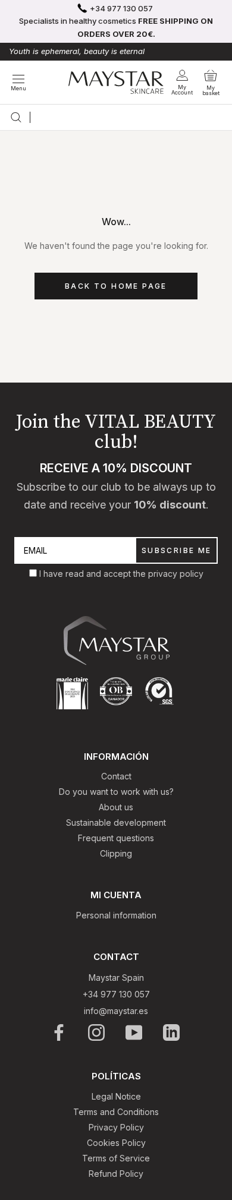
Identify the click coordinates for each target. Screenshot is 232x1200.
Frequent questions (116, 838)
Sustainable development (116, 822)
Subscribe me (177, 550)
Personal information (116, 915)
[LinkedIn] (172, 1032)
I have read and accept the (93, 574)
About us (116, 807)
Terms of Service (116, 1158)
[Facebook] (60, 1032)
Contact (116, 776)
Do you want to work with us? (116, 792)
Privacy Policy (116, 1127)
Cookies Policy (116, 1143)
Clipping (116, 853)
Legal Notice (116, 1096)
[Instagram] (97, 1032)
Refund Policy (116, 1174)
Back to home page (116, 286)
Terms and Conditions (116, 1112)
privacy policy (175, 574)
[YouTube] (135, 1032)
